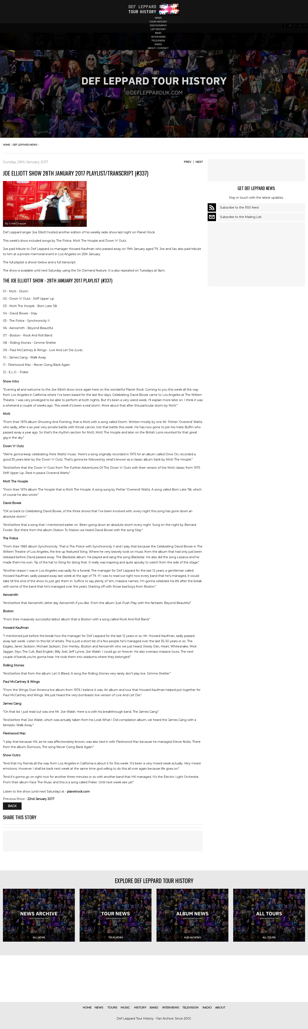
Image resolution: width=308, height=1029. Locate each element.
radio (158, 44)
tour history (158, 21)
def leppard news (25, 144)
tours (112, 1007)
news (158, 18)
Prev (187, 161)
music (125, 1007)
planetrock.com (78, 791)
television (158, 40)
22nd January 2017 (40, 799)
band (158, 33)
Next (199, 161)
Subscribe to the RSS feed (239, 207)
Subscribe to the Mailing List (240, 217)
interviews (158, 36)
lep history (158, 29)
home (6, 144)
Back (12, 806)
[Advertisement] (256, 170)
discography (158, 25)
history (140, 1007)
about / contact (158, 48)
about (220, 1007)
